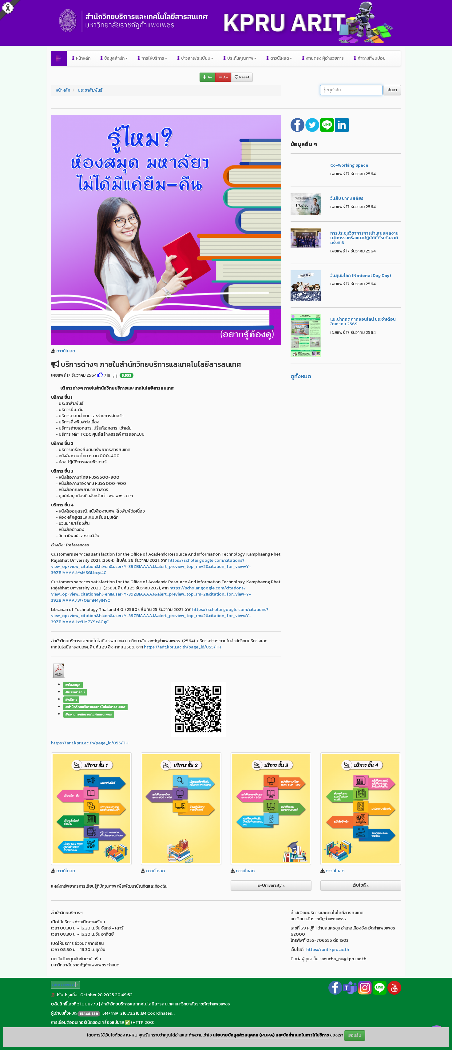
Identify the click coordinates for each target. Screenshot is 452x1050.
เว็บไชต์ (360, 885)
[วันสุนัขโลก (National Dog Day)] (306, 285)
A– (225, 77)
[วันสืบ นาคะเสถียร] (306, 203)
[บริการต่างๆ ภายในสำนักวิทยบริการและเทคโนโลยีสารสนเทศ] (166, 229)
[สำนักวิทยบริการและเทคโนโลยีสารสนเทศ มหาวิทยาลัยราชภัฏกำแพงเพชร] (59, 58)
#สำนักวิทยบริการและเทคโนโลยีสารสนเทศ (95, 706)
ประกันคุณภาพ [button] (239, 58)
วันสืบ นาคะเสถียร (346, 198)
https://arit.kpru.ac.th (327, 949)
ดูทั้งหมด (301, 376)
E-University (270, 885)
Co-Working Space (349, 165)
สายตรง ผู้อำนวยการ (324, 58)
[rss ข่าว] (52, 995)
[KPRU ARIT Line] (380, 987)
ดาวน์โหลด (65, 351)
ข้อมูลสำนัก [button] (114, 58)
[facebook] (298, 124)
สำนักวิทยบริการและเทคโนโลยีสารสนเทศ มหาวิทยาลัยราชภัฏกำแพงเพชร (165, 1004)
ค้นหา (392, 90)
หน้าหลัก (82, 58)
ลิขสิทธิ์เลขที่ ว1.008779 (76, 1004)
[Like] (100, 375)
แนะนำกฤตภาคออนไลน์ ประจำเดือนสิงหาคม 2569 (363, 321)
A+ (209, 77)
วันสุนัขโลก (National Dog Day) (360, 275)
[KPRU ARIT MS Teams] (350, 987)
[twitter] (312, 124)
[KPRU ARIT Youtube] (394, 987)
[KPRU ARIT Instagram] (365, 987)
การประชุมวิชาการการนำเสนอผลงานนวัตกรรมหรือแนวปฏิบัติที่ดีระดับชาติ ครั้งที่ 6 (364, 238)
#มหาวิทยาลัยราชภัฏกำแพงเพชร (88, 714)
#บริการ (71, 699)
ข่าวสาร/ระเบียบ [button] (195, 58)
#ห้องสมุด (73, 684)
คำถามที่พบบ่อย (371, 58)
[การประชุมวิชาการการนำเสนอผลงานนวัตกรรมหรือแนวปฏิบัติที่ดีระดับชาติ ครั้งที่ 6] (306, 237)
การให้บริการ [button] (152, 58)
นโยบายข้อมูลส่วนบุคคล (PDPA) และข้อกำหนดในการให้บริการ (271, 1035)
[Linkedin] (342, 124)
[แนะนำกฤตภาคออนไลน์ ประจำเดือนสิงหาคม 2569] (306, 335)
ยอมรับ (354, 1035)
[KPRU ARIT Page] (335, 987)
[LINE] (327, 124)
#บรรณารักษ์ (75, 692)
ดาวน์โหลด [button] (279, 58)
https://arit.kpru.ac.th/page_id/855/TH (182, 647)
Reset (243, 77)
